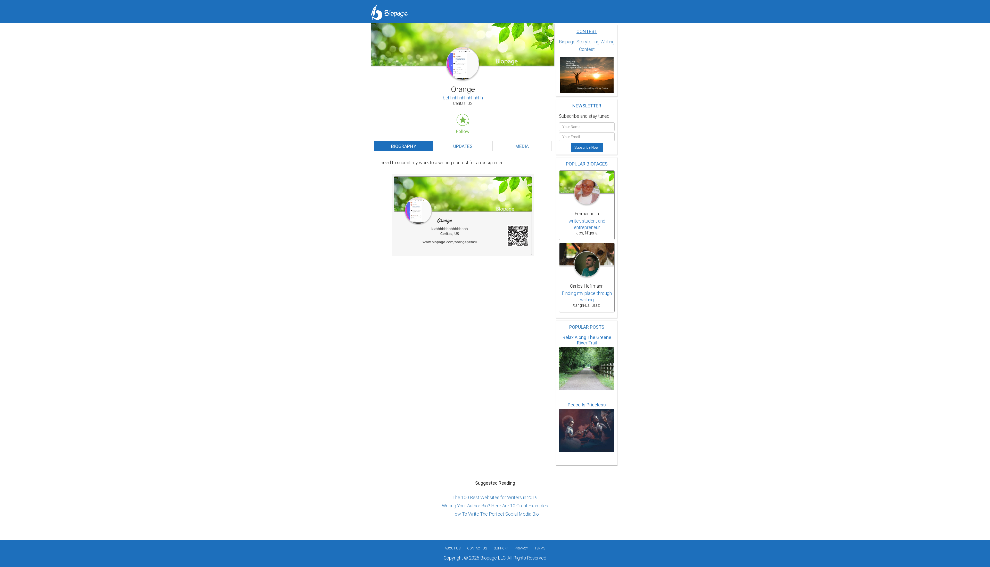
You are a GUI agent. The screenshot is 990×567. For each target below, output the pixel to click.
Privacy (521, 548)
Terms (540, 548)
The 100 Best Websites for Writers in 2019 (495, 497)
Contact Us (477, 548)
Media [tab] (522, 146)
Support (501, 548)
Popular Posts (586, 327)
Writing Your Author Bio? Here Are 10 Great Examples (495, 505)
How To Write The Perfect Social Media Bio (495, 514)
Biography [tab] (403, 146)
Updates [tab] (463, 146)
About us (452, 548)
